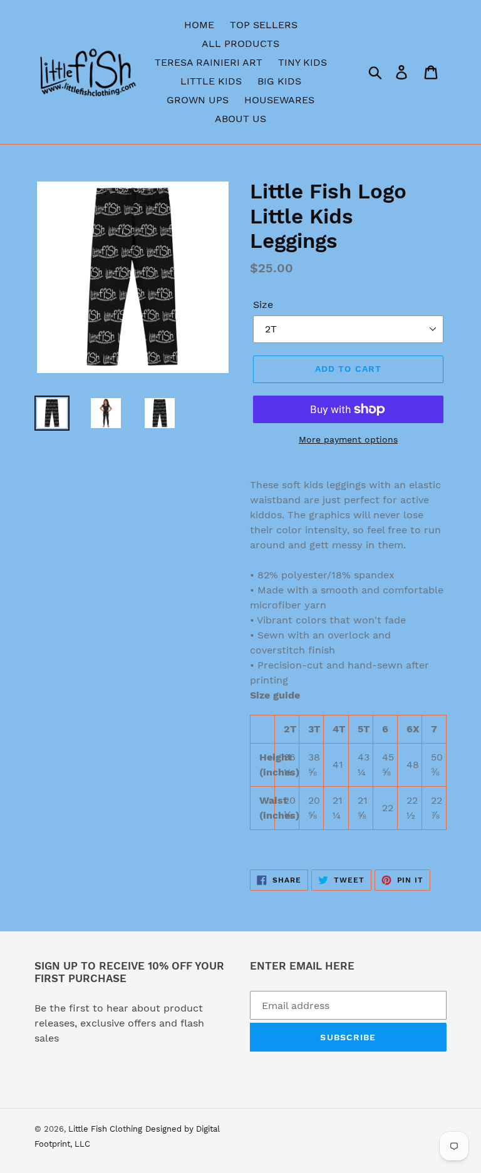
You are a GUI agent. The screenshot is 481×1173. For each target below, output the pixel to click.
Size (263, 304)
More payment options (348, 439)
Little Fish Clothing (105, 1129)
